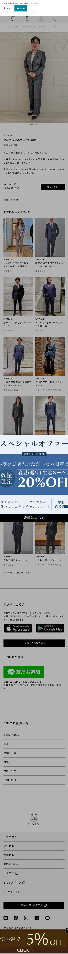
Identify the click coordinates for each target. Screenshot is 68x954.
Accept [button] (21, 8)
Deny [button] (7, 8)
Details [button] (35, 3)
